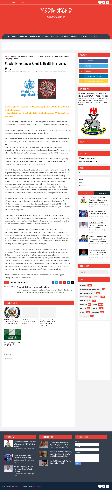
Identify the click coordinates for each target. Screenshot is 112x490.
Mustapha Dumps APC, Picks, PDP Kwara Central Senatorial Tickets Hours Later (97, 225)
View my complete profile (88, 161)
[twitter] (103, 2)
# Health (13, 282)
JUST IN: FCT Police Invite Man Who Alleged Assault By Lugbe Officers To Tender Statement (97, 238)
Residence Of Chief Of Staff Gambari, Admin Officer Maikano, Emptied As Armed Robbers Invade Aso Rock (61, 454)
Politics (54, 37)
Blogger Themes (36, 486)
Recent (85, 193)
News (14, 37)
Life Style (84, 37)
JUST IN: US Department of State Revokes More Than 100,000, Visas (11, 321)
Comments (102, 193)
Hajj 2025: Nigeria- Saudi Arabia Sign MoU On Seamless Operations (12, 344)
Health (45, 37)
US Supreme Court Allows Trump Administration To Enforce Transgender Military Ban (48, 322)
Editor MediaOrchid (88, 158)
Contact (22, 2)
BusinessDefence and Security (90, 289)
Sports (93, 37)
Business (64, 37)
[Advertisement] (56, 26)
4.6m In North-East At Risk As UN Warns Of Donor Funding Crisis (30, 321)
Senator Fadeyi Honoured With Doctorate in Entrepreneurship (97, 212)
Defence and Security (87, 293)
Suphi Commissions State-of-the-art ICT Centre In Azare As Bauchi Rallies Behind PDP (97, 252)
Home (6, 2)
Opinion (74, 37)
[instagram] (107, 2)
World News (35, 37)
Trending (95, 312)
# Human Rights (23, 282)
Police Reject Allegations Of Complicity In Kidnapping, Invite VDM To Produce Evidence (93, 94)
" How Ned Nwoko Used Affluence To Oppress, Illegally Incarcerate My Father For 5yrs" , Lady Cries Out (60, 444)
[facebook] (100, 2)
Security (24, 42)
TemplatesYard (18, 486)
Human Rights (12, 42)
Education (23, 37)
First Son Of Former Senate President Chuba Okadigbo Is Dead (60, 462)
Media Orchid (56, 10)
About (14, 2)
